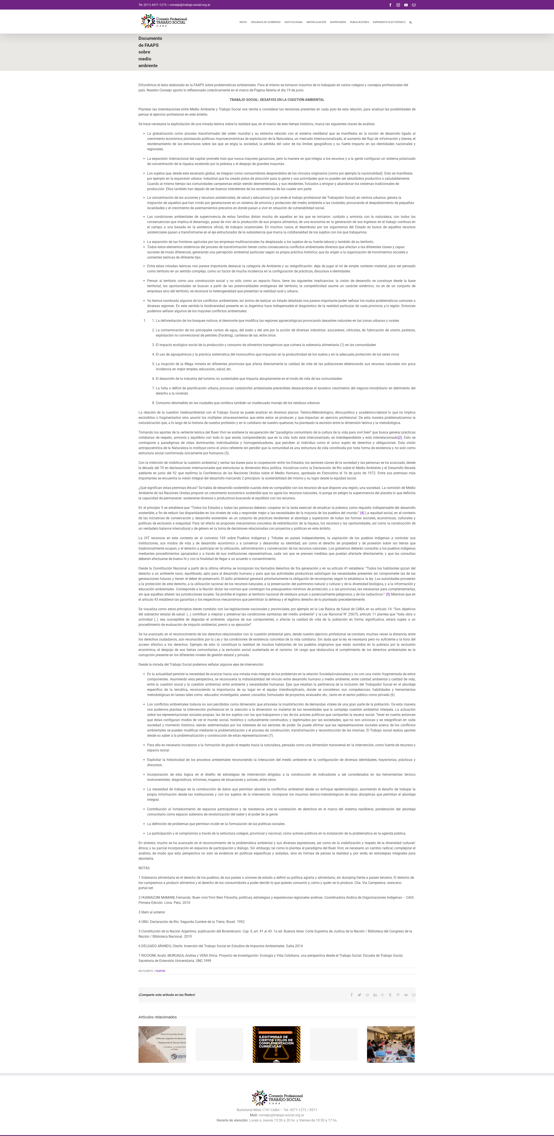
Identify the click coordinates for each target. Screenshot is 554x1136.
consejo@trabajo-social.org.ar (190, 4)
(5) (387, 594)
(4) (361, 513)
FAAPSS (160, 971)
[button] (410, 22)
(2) (400, 437)
